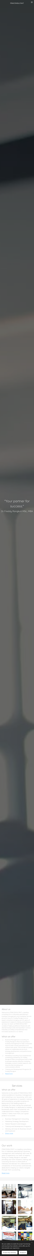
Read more (9, 1073)
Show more (9, 1133)
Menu (32, 2)
